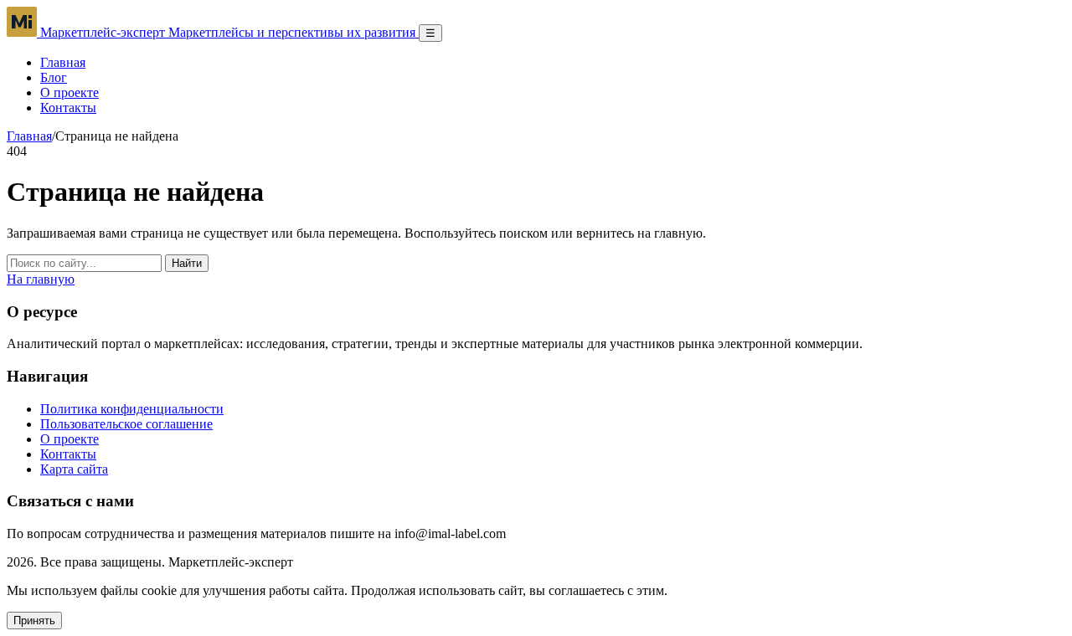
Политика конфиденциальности (132, 409)
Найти (187, 263)
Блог (53, 77)
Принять (34, 620)
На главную (41, 279)
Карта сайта (74, 469)
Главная (62, 62)
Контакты (68, 107)
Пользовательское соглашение (126, 424)
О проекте (69, 92)
